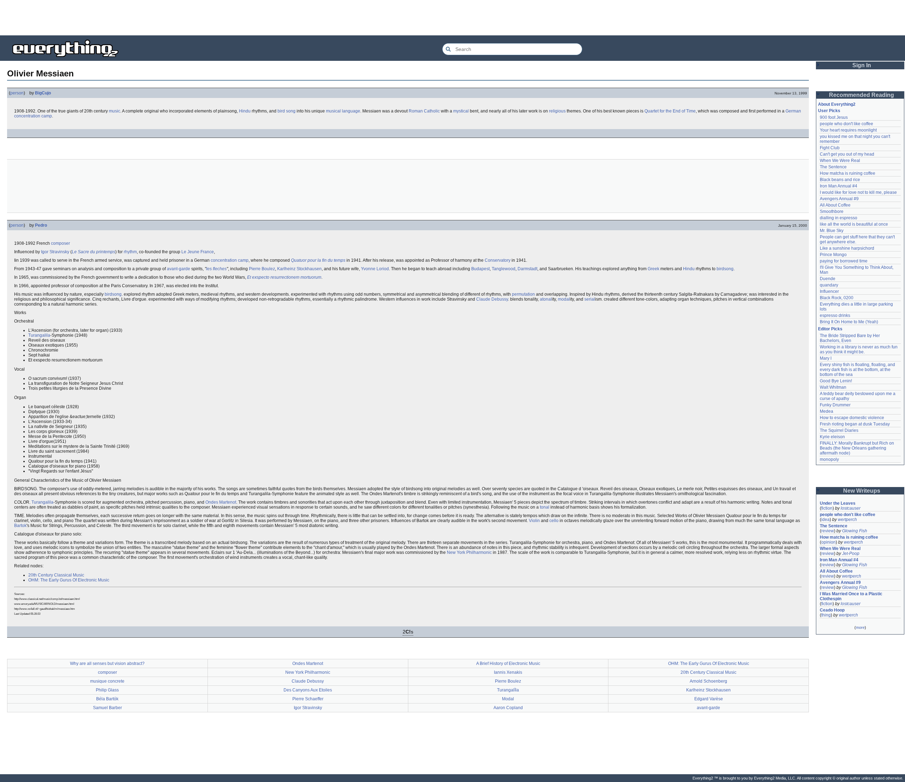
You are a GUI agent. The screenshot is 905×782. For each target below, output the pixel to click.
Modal (508, 698)
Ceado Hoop (832, 610)
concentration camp (33, 116)
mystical (461, 111)
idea (825, 519)
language (351, 111)
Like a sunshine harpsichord (847, 248)
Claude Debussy (492, 299)
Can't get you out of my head (847, 154)
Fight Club (830, 147)
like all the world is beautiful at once (854, 224)
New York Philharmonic (469, 552)
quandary (829, 285)
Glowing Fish (854, 530)
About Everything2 (837, 104)
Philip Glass (107, 690)
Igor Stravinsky (55, 251)
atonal (546, 299)
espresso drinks (835, 315)
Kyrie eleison (832, 436)
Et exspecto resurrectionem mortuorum (284, 277)
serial (589, 299)
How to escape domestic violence (852, 417)
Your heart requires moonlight (848, 130)
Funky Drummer (835, 404)
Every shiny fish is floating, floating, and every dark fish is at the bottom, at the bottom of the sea (858, 369)
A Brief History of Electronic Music (508, 663)
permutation (523, 294)
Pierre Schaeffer (307, 698)
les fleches (216, 268)
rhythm (130, 251)
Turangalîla (508, 690)
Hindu (245, 111)
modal (564, 299)
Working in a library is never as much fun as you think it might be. (859, 349)
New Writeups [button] (861, 491)
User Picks (829, 110)
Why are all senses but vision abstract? (107, 663)
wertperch (847, 519)
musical (333, 111)
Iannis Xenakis (508, 672)
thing (826, 615)
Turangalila (39, 335)
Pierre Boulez (262, 268)
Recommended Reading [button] (861, 95)
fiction (827, 508)
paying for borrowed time (844, 261)
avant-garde (178, 268)
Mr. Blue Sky (831, 230)
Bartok (20, 525)
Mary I (825, 358)
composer (60, 243)
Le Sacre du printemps (93, 251)
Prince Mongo (833, 254)
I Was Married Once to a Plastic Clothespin (851, 596)
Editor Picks (830, 328)
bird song (287, 111)
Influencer (829, 291)
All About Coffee (835, 205)
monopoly (829, 459)
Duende (827, 278)
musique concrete (107, 681)
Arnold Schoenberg (708, 681)
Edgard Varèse (708, 698)
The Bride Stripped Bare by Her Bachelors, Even (850, 338)
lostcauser (850, 508)
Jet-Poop (850, 553)
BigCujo (43, 93)
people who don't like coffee (846, 123)
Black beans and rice (840, 179)
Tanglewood (503, 268)
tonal (544, 507)
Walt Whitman (833, 387)
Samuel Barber (107, 707)
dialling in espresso (838, 217)
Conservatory (497, 260)
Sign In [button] (861, 65)
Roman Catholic (424, 111)
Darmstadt (527, 268)
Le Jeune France (197, 251)
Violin (534, 520)
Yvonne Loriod (375, 268)
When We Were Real (840, 160)
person (17, 93)
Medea (826, 411)
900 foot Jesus (834, 117)
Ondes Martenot (220, 502)
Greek (653, 268)
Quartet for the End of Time (670, 111)
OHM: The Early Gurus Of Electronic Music (68, 580)
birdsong (725, 268)
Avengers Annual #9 (839, 198)
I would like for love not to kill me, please (858, 192)
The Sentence (833, 166)
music (114, 111)
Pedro (41, 225)
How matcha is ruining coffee (847, 173)
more (860, 627)
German (793, 111)
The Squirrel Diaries (839, 430)
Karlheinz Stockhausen (299, 268)
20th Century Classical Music (56, 575)
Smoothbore (831, 211)
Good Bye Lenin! (836, 380)
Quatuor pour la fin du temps (318, 260)
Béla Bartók (107, 698)
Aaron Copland (508, 707)
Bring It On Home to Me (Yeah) (849, 321)
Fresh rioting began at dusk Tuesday (855, 424)
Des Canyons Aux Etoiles (308, 690)
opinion (828, 542)
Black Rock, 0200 (836, 297)
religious (557, 111)
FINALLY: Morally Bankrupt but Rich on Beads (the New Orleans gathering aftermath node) (857, 448)
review (827, 530)
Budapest (480, 268)
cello (554, 520)
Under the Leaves (838, 503)
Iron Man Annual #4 (838, 186)
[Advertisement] (452, 18)
